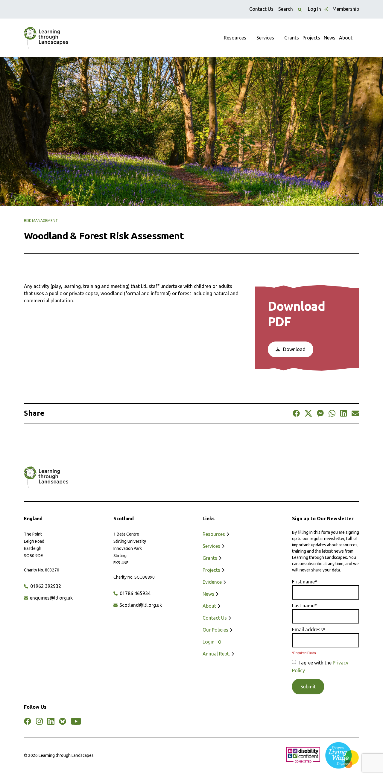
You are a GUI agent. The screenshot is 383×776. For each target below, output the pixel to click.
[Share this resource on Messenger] (320, 413)
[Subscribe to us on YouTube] (76, 721)
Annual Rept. (217, 653)
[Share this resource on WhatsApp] (332, 413)
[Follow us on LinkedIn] (50, 721)
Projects (311, 37)
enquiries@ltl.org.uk (51, 597)
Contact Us (261, 9)
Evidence (213, 582)
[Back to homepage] (46, 37)
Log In (315, 9)
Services (265, 37)
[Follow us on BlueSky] (62, 721)
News (329, 37)
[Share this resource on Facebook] (296, 413)
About (345, 37)
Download (294, 349)
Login (209, 641)
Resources (235, 37)
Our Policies (216, 629)
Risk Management (41, 220)
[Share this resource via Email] (355, 413)
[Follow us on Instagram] (39, 721)
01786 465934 (134, 593)
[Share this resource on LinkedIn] (343, 413)
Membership (345, 9)
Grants (291, 37)
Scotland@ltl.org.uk (140, 605)
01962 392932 (45, 586)
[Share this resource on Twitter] (308, 413)
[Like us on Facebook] (27, 721)
